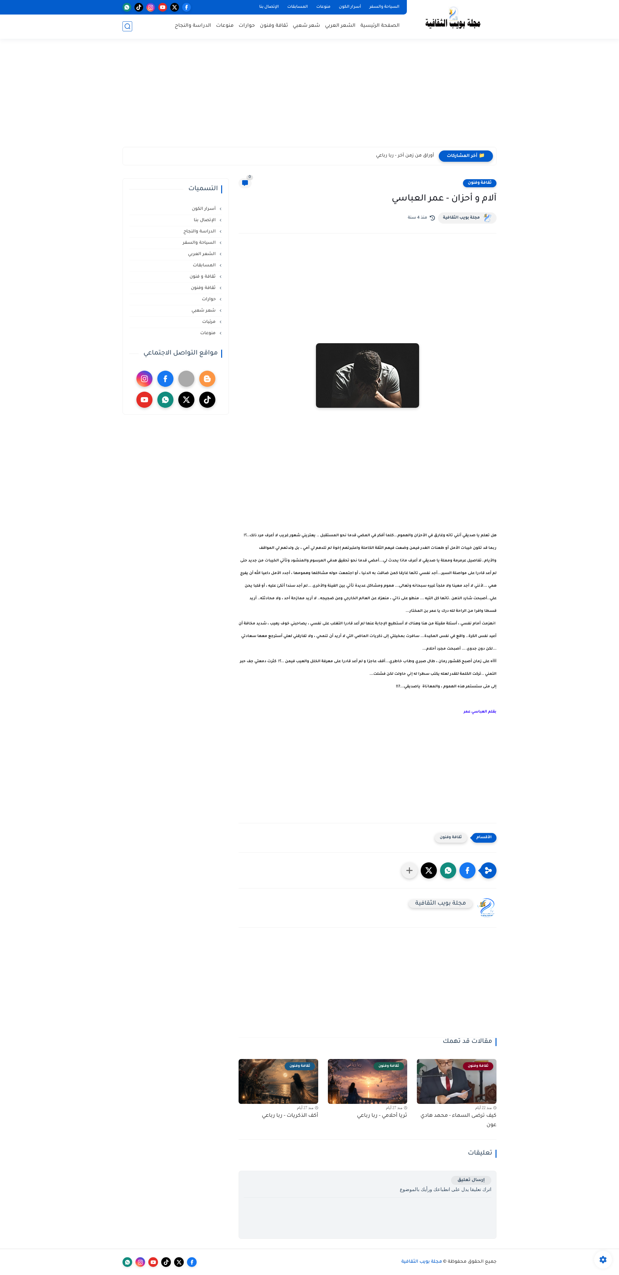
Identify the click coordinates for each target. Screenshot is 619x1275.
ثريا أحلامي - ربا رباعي (382, 1116)
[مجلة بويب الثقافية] (453, 19)
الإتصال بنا (269, 7)
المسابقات (297, 7)
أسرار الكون (350, 7)
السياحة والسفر (384, 7)
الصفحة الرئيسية (380, 26)
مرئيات (209, 322)
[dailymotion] (186, 379)
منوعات (323, 7)
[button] (467, 870)
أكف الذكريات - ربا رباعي (290, 1116)
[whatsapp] (127, 7)
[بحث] (127, 26)
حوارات (247, 26)
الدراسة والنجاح (193, 26)
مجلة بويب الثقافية (461, 218)
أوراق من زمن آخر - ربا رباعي (405, 156)
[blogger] (207, 379)
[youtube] (162, 7)
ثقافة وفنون (274, 26)
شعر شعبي (306, 26)
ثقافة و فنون (203, 276)
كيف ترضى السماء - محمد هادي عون (458, 1120)
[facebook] (186, 7)
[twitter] (174, 7)
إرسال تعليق (471, 1180)
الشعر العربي (340, 26)
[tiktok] (138, 7)
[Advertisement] (309, 97)
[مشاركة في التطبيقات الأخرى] (409, 870)
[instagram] (150, 7)
